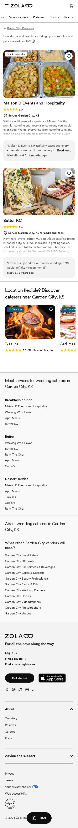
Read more (64, 150)
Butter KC (11, 423)
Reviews (10, 725)
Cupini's (10, 466)
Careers (10, 731)
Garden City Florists (18, 596)
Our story (11, 718)
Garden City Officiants (19, 561)
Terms (9, 780)
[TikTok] (34, 691)
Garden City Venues (18, 613)
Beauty (68, 17)
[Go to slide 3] (40, 95)
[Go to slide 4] (44, 95)
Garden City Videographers (23, 601)
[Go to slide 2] (37, 95)
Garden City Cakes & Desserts (24, 572)
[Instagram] (27, 691)
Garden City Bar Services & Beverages (30, 567)
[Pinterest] (14, 691)
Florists (54, 17)
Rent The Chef (14, 454)
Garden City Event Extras (21, 555)
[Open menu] (6, 5)
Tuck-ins (10, 497)
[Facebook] (7, 691)
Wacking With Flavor (18, 412)
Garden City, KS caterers (20, 28)
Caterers (39, 17)
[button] (69, 56)
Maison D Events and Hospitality (26, 406)
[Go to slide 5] (45, 212)
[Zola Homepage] (21, 5)
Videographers (18, 17)
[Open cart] (72, 5)
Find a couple (14, 658)
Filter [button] (42, 818)
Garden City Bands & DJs (21, 584)
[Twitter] (20, 691)
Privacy (9, 773)
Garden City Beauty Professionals (26, 578)
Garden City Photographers (23, 607)
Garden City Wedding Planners (25, 590)
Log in (9, 653)
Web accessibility (16, 793)
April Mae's (12, 418)
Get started (19, 678)
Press (8, 738)
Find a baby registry (18, 664)
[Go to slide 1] (34, 95)
